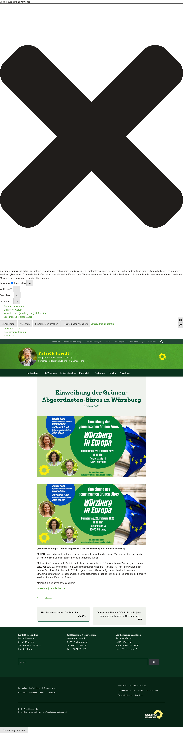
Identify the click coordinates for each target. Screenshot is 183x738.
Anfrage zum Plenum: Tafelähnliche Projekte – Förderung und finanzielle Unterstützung (119, 616)
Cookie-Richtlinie (12, 328)
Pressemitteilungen (137, 341)
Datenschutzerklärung (15, 331)
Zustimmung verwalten (13, 730)
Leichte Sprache (120, 341)
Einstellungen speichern (76, 323)
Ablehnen (25, 323)
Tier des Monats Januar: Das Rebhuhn (63, 614)
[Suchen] (154, 662)
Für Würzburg (50, 373)
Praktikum (152, 341)
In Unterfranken (68, 373)
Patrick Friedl (53, 353)
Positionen (100, 373)
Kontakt (108, 341)
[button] (91, 136)
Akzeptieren (8, 323)
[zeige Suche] (161, 341)
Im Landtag (32, 373)
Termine (112, 373)
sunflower (37, 712)
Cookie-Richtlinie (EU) (92, 341)
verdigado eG (61, 712)
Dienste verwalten (13, 309)
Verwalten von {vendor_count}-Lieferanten (25, 313)
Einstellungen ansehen (46, 323)
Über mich (84, 373)
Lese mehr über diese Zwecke (19, 316)
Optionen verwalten (14, 306)
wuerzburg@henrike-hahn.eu (51, 588)
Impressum (9, 335)
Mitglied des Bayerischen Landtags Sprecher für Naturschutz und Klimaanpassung (61, 359)
